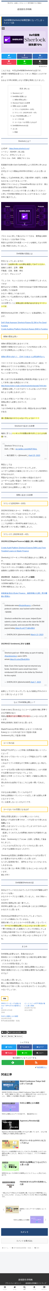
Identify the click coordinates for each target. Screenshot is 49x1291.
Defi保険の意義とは (20, 96)
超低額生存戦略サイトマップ (36, 1283)
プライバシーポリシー (13, 1283)
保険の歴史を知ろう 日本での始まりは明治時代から (23, 357)
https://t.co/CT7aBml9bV (25, 628)
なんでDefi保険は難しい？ (22, 116)
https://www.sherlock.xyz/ (19, 148)
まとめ (15, 129)
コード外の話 (19, 119)
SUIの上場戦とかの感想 (9, 1016)
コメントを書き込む (24, 1241)
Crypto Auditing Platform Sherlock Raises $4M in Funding (24, 329)
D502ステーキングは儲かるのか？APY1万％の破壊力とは (11, 1005)
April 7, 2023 (36, 682)
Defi (5, 1032)
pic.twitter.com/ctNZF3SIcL (26, 449)
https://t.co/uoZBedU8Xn (20, 659)
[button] (40, 62)
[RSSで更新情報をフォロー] (36, 1062)
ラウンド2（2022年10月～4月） (26, 112)
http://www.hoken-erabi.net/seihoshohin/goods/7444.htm (23, 386)
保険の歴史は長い (20, 100)
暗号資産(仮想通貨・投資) (18, 1032)
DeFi (5, 1036)
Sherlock (19, 1036)
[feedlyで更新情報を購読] (13, 1062)
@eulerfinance (25, 605)
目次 (21, 89)
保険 (11, 1036)
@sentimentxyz (11, 656)
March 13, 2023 (37, 635)
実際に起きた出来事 (20, 106)
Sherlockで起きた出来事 (21, 103)
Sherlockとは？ (18, 93)
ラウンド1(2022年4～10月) (24, 109)
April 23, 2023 (34, 455)
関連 (16, 132)
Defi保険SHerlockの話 (20, 125)
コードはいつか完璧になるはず (25, 122)
